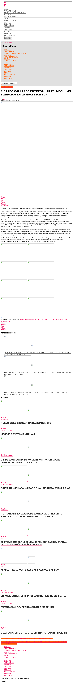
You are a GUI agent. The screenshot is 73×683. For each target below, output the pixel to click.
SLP (5, 22)
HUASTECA (37, 319)
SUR (65, 319)
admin (5, 99)
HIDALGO (7, 33)
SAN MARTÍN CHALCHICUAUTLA (15, 13)
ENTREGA (29, 319)
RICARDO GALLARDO (57, 319)
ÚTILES (3, 321)
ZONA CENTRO (9, 26)
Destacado (22, 319)
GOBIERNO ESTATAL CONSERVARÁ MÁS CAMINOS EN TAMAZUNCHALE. (27, 638)
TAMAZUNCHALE (10, 11)
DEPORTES (8, 39)
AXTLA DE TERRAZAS (11, 16)
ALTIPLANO (8, 28)
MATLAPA (7, 15)
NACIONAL (7, 37)
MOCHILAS (45, 319)
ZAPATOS (9, 321)
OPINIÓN (7, 9)
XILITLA (7, 18)
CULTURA (7, 31)
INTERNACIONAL (10, 35)
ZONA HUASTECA (10, 20)
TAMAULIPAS (8, 29)
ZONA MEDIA (8, 24)
